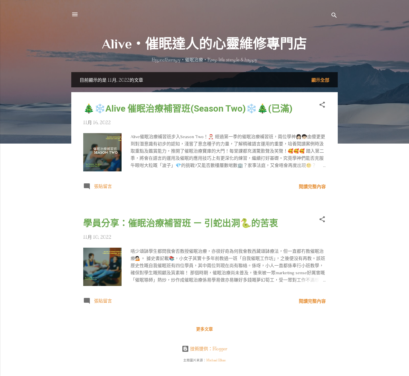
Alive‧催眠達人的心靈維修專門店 (204, 43)
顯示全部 (320, 80)
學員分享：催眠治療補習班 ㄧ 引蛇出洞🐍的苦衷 (180, 223)
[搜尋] (334, 16)
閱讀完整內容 (312, 186)
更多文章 (204, 329)
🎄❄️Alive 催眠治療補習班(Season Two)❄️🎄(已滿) (188, 108)
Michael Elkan (216, 360)
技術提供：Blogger (208, 348)
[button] (322, 105)
